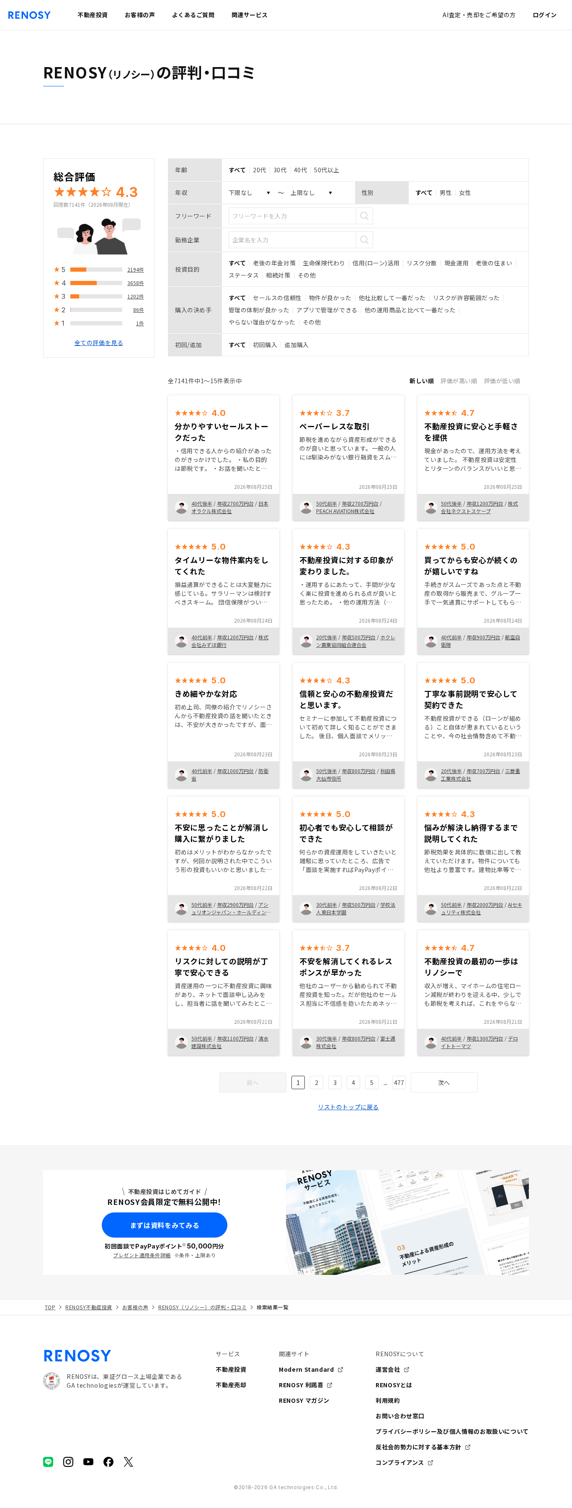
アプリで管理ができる (327, 310)
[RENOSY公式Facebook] (108, 1462)
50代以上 (327, 170)
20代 (259, 170)
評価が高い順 (459, 380)
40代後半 (201, 503)
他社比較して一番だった (392, 297)
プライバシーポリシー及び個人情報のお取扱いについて (452, 1431)
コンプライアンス (400, 1462)
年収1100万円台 (235, 1038)
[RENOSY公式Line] (48, 1462)
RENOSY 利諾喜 (301, 1385)
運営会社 (388, 1369)
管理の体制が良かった (259, 310)
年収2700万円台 (235, 503)
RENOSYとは (394, 1385)
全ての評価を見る (99, 342)
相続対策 (278, 275)
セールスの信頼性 (277, 297)
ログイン (545, 14)
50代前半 (326, 503)
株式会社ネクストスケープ (479, 507)
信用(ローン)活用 (376, 263)
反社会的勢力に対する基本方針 (418, 1447)
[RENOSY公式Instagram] (68, 1462)
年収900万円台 (483, 637)
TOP (50, 1307)
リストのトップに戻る (348, 1107)
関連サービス (250, 14)
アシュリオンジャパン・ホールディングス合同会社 (231, 912)
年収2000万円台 (484, 904)
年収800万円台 (359, 770)
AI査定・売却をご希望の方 (479, 14)
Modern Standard (306, 1369)
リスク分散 (422, 263)
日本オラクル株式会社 (229, 507)
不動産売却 (231, 1385)
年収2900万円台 (235, 904)
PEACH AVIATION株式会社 (345, 510)
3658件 (135, 282)
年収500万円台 (359, 637)
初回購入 (265, 344)
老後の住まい (494, 263)
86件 (138, 309)
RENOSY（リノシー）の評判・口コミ (202, 1307)
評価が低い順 (502, 380)
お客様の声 (135, 1307)
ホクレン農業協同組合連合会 (355, 640)
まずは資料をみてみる (164, 1225)
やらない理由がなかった (262, 322)
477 (399, 1082)
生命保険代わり (324, 263)
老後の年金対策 (274, 263)
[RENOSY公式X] (129, 1462)
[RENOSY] (112, 1356)
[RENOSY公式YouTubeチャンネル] (88, 1462)
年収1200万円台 (484, 503)
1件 (140, 323)
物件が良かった (330, 297)
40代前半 (201, 637)
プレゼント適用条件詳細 (141, 1255)
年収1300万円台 (484, 1038)
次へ (444, 1082)
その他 (307, 275)
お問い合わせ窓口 (400, 1416)
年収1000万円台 (235, 770)
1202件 (135, 296)
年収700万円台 (483, 770)
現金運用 (456, 263)
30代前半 (326, 904)
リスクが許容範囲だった (466, 297)
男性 (446, 192)
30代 (280, 170)
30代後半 (326, 1038)
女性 (465, 192)
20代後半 (326, 637)
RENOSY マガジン (304, 1400)
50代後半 (451, 503)
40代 (300, 170)
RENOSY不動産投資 (88, 1307)
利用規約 (388, 1400)
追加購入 (296, 344)
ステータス (244, 275)
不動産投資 (231, 1369)
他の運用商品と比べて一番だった (410, 310)
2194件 (135, 269)
